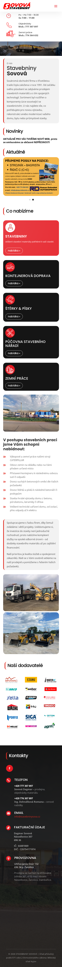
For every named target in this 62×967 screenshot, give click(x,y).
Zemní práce (25, 32)
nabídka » (14, 243)
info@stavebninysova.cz (27, 809)
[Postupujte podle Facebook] (9, 760)
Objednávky (24, 23)
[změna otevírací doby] (31, 187)
